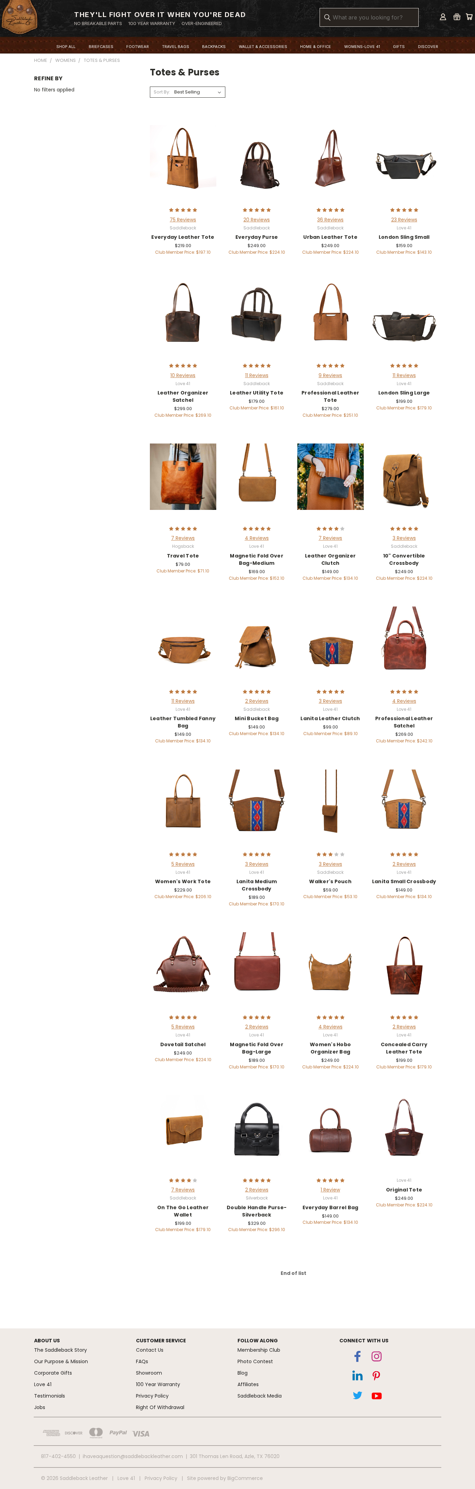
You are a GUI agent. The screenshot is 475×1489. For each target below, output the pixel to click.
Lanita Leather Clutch (330, 718)
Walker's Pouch (330, 881)
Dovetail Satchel (183, 1044)
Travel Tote (183, 555)
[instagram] (377, 1358)
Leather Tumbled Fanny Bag (183, 722)
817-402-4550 (58, 1456)
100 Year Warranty (158, 1384)
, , (235, 1456)
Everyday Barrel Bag (331, 1207)
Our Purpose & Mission (61, 1361)
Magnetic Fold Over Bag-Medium (256, 559)
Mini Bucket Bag (257, 718)
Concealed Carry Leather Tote (404, 1048)
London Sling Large (404, 392)
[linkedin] (357, 1377)
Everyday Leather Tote (182, 237)
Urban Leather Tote (330, 237)
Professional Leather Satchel (404, 722)
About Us (47, 1340)
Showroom (149, 1372)
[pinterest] (377, 1377)
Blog (243, 1372)
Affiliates (248, 1384)
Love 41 (42, 1384)
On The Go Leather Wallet (183, 1211)
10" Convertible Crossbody (404, 559)
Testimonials (49, 1395)
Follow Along (258, 1340)
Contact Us (149, 1349)
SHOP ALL (65, 46)
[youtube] (377, 1397)
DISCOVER (428, 46)
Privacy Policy (152, 1395)
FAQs (142, 1361)
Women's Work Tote (183, 881)
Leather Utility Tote (256, 392)
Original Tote (404, 1189)
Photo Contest (255, 1361)
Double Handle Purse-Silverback (257, 1211)
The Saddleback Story (60, 1349)
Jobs (39, 1407)
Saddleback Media (260, 1395)
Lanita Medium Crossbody (256, 885)
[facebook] (357, 1358)
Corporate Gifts (53, 1372)
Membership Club (259, 1349)
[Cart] (469, 16)
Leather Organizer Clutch (330, 559)
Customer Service (161, 1340)
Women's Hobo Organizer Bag (330, 1048)
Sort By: (162, 92)
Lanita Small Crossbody (404, 881)
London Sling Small (404, 237)
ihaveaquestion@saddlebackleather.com (133, 1456)
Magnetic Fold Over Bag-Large (256, 1048)
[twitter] (357, 1397)
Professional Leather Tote (330, 396)
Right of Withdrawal (160, 1407)
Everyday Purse (256, 237)
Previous (458, 1452)
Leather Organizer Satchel (183, 396)
